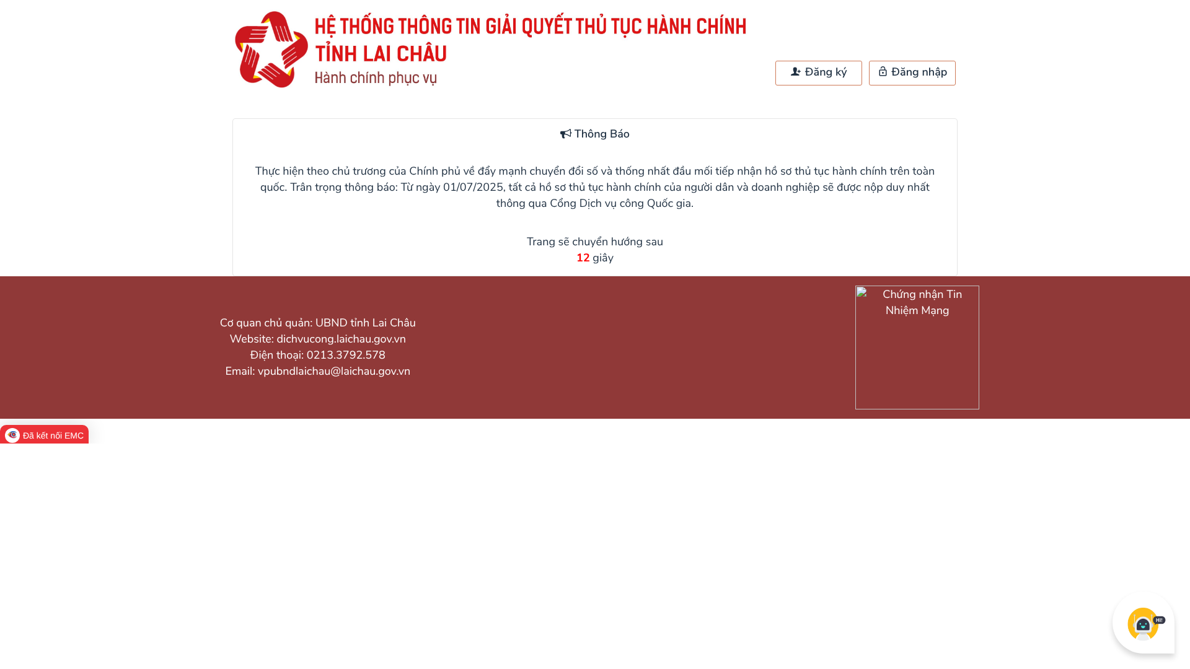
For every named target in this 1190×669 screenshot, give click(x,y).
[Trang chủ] (495, 87)
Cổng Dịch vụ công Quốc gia (620, 203)
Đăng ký (824, 72)
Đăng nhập (918, 72)
